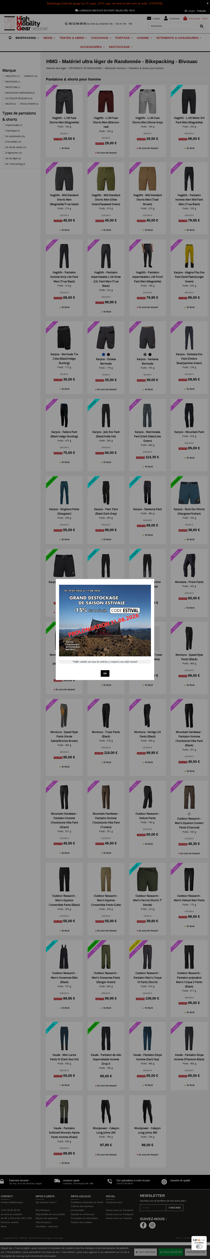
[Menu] (205, 1238)
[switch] (199, 1247)
